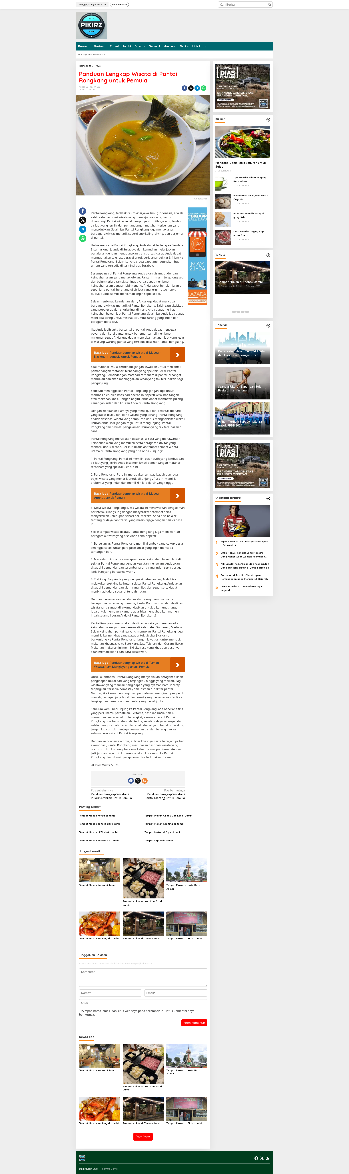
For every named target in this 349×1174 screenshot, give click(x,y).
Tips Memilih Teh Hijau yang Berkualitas (249, 179)
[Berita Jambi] (91, 25)
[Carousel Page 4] (247, 312)
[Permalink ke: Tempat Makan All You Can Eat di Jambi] (143, 878)
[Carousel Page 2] (238, 312)
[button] (269, 4)
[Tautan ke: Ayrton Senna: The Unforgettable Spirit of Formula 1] (242, 521)
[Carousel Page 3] (242, 312)
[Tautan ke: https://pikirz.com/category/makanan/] (268, 120)
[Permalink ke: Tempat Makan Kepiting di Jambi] (99, 923)
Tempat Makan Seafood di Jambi (99, 840)
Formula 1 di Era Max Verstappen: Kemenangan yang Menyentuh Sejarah (244, 577)
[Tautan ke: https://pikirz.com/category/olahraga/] (268, 498)
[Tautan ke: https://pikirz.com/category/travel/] (268, 255)
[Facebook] (131, 781)
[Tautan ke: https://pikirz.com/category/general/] (268, 326)
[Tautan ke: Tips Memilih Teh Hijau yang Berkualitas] (223, 183)
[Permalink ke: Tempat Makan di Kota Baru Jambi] (186, 870)
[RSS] (145, 781)
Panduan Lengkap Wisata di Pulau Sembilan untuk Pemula (111, 794)
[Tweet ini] (191, 88)
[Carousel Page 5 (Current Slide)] (251, 312)
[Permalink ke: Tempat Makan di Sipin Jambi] (186, 923)
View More (143, 1136)
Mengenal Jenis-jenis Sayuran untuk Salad (240, 164)
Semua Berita (110, 1168)
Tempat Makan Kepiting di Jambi (164, 823)
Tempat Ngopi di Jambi (159, 840)
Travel (82, 89)
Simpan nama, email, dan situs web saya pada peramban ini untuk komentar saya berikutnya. (136, 1013)
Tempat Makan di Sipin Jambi (162, 832)
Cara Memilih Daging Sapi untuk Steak (248, 233)
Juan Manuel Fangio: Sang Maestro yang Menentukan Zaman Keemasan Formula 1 (243, 555)
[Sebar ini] (184, 88)
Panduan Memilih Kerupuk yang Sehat (248, 215)
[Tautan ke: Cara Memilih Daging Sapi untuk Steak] (223, 237)
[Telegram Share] (197, 88)
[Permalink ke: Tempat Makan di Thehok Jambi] (143, 923)
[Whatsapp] (203, 88)
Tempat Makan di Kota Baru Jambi (100, 823)
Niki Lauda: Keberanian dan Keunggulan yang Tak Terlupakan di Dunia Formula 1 (245, 566)
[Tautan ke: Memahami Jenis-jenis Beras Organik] (223, 201)
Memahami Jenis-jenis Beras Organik (250, 197)
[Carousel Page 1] (234, 312)
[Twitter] (138, 781)
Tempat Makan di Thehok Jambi (98, 832)
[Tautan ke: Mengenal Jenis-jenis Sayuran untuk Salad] (242, 142)
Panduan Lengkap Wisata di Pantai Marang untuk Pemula (165, 794)
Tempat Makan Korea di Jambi (97, 815)
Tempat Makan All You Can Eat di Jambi (168, 815)
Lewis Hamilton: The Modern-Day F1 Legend (242, 588)
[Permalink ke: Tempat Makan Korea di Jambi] (99, 870)
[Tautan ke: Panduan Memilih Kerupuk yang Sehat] (223, 219)
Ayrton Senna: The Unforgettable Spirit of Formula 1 (244, 543)
